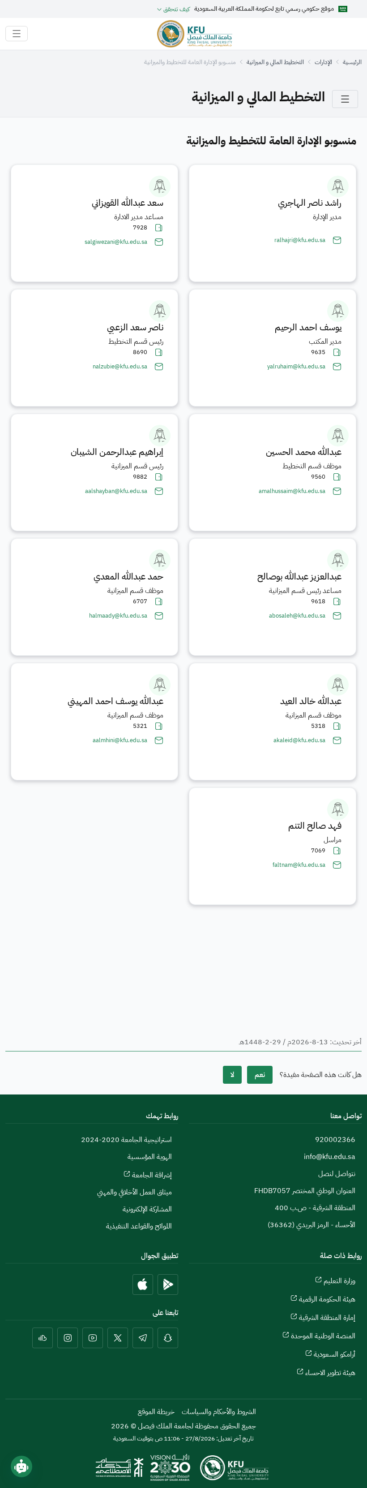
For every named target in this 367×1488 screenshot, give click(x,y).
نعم (260, 1074)
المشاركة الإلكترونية (147, 1209)
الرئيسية (352, 62)
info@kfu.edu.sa (329, 1156)
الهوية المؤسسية (150, 1156)
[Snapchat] (168, 1338)
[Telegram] (142, 1338)
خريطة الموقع (156, 1411)
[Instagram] (67, 1338)
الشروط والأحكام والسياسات (219, 1411)
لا (232, 1074)
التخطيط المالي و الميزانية (275, 62)
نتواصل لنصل (336, 1173)
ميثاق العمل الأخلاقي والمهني (134, 1192)
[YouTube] (92, 1338)
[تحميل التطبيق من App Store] (142, 1284)
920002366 (335, 1139)
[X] (117, 1338)
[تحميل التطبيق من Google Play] (168, 1284)
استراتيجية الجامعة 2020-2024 (126, 1139)
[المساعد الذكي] (21, 1466)
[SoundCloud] (42, 1338)
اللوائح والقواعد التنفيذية (139, 1226)
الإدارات (323, 62)
